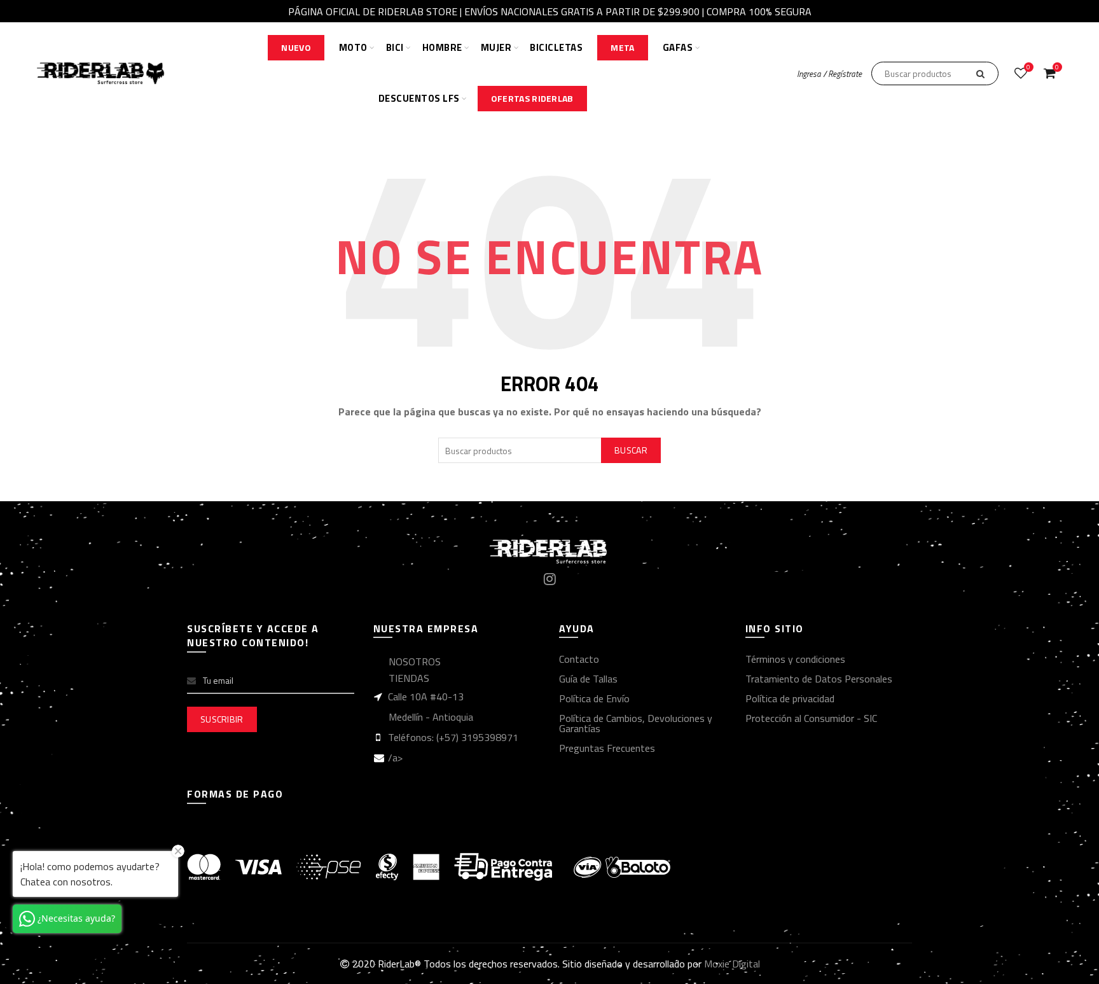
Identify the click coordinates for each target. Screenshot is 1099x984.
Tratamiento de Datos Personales (818, 678)
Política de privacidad (789, 698)
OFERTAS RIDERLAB (532, 98)
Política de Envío (594, 698)
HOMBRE (442, 47)
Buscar (630, 450)
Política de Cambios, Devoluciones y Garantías (635, 723)
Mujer (496, 47)
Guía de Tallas (588, 678)
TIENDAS (409, 678)
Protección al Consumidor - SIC (811, 718)
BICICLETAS (556, 47)
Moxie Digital (732, 963)
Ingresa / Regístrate (829, 73)
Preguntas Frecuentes (607, 748)
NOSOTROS (415, 661)
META (622, 47)
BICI (395, 47)
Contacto (579, 659)
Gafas (678, 47)
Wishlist (1028, 68)
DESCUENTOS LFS (419, 98)
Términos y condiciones (795, 659)
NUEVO (296, 47)
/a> (395, 757)
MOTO (353, 47)
